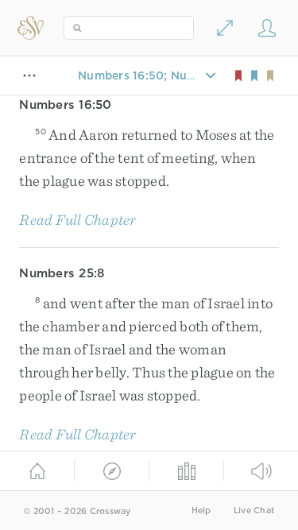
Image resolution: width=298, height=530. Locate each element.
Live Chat (254, 510)
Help (201, 510)
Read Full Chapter (77, 220)
